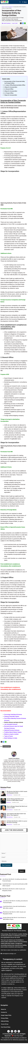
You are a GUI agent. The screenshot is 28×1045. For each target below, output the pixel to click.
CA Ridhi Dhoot (10, 809)
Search (22, 871)
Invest (6, 6)
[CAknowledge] (4, 2)
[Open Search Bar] (20, 2)
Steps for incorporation (11, 87)
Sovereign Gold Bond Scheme (13, 714)
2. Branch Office (9, 89)
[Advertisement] (14, 187)
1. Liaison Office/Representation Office (15, 85)
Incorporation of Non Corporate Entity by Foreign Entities (15, 82)
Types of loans (8, 736)
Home (3, 6)
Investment (10, 6)
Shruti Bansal (10, 824)
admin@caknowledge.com (9, 953)
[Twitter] (8, 1031)
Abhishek (9, 802)
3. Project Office (9, 93)
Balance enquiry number (11, 734)
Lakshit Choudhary (7, 23)
